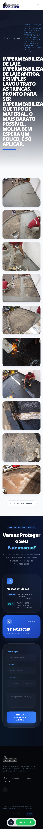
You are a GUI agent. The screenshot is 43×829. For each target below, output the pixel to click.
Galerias (16, 38)
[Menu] (38, 5)
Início (5, 38)
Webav (29, 814)
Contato (6, 781)
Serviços (27, 778)
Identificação (13, 652)
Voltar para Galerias (22, 503)
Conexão (11, 665)
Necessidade (12, 678)
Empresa (15, 778)
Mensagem (11, 691)
